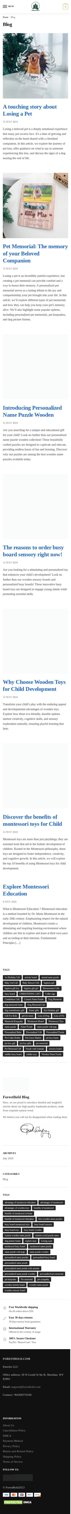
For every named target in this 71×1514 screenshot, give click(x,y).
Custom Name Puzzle (34, 999)
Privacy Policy (11, 1446)
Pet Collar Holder (12, 1037)
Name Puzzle (26, 1027)
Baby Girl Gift (11, 983)
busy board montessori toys (17, 1224)
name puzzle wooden (39, 1252)
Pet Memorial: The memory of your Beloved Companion (35, 253)
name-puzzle (10, 1027)
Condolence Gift (12, 999)
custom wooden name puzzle (17, 1235)
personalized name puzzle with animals (22, 1268)
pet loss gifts (25, 1043)
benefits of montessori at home (18, 1213)
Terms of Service (13, 1461)
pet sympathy (43, 1279)
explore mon (30, 1241)
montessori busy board (15, 1246)
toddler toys (31, 1054)
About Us (8, 1425)
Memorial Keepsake (14, 1021)
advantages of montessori (51, 1202)
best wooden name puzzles (50, 1219)
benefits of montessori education (19, 1219)
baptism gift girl (31, 988)
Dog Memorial (55, 999)
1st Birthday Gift (12, 977)
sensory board (55, 1048)
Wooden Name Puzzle (51, 1054)
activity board (31, 977)
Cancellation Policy (14, 1430)
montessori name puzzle (40, 1246)
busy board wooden (33, 1230)
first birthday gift (51, 1010)
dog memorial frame (14, 1005)
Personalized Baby (13, 1032)
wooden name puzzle (38, 1285)
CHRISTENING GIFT (30, 994)
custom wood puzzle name (47, 1235)
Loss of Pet (59, 1016)
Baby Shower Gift (31, 983)
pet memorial (42, 1043)
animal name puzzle (50, 977)
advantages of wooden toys (17, 1208)
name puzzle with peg (46, 1027)
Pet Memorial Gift (13, 1048)
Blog (5, 1179)
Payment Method (13, 1440)
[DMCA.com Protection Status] (35, 1502)
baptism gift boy (12, 988)
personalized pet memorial (51, 1274)
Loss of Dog (43, 1016)
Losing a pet (46, 1241)
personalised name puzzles (16, 1257)
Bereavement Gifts (51, 988)
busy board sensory (43, 1224)
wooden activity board (15, 1285)
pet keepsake (10, 1279)
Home (5, 17)
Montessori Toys (56, 1021)
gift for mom (27, 1016)
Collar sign (50, 994)
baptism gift (49, 983)
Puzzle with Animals (35, 1048)
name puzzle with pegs (15, 1252)
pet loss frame (52, 1037)
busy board (10, 994)
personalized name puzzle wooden (20, 1274)
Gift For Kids (11, 1016)
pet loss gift (10, 1043)
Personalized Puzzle (55, 1032)
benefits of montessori (44, 1208)
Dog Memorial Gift (36, 1005)
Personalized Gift (34, 1032)
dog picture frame (12, 1241)
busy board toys (12, 1230)
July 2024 (8, 1158)
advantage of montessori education (20, 1202)
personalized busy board (44, 1257)
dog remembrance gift (14, 1010)
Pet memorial (27, 1279)
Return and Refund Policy (18, 1451)
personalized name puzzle (16, 1263)
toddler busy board (13, 1054)
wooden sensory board (15, 1290)
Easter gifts (34, 1010)
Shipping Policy (12, 1456)
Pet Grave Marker (33, 1037)
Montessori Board (35, 1021)
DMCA (7, 1435)
